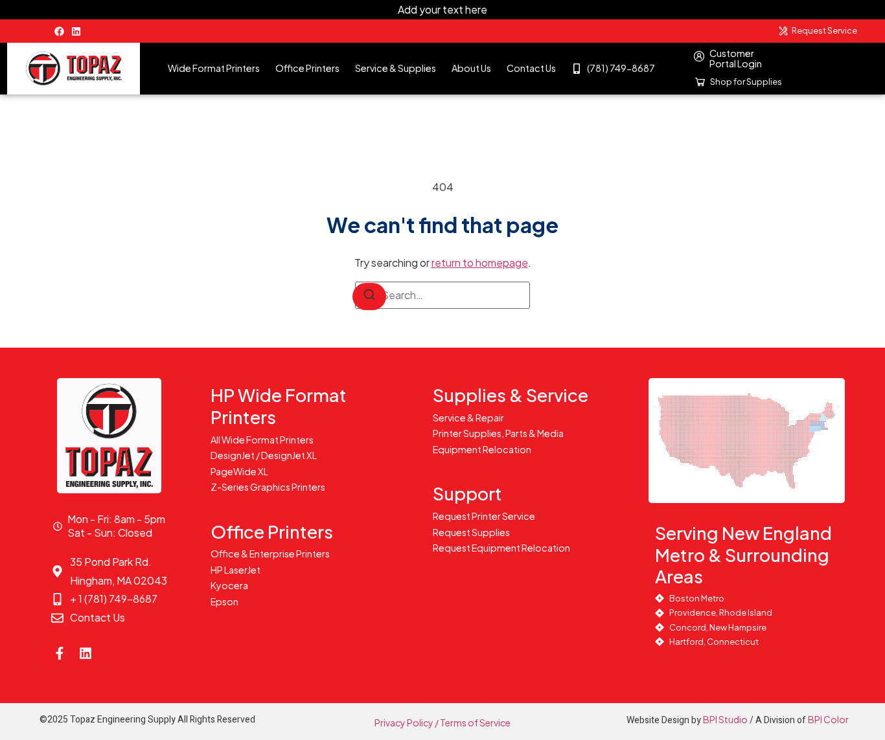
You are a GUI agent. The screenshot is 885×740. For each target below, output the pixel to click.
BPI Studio (725, 719)
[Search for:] (442, 295)
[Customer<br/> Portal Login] (699, 56)
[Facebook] (59, 31)
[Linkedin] (76, 31)
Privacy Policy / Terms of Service (442, 722)
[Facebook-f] (60, 653)
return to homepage (479, 262)
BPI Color (828, 719)
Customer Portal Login (735, 58)
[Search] (369, 296)
